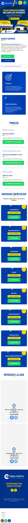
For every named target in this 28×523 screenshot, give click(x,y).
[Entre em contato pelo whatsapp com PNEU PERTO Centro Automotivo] (25, 3)
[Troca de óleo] (23, 334)
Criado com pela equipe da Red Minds (17, 500)
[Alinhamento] (23, 207)
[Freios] (23, 269)
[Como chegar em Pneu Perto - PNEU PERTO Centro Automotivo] (12, 417)
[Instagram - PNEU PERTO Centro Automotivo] (15, 490)
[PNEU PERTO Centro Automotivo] (7, 3)
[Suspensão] (23, 249)
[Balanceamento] (23, 228)
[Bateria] (23, 290)
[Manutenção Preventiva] (23, 354)
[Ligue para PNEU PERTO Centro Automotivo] (20, 3)
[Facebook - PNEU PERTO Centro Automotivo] (12, 490)
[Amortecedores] (23, 311)
